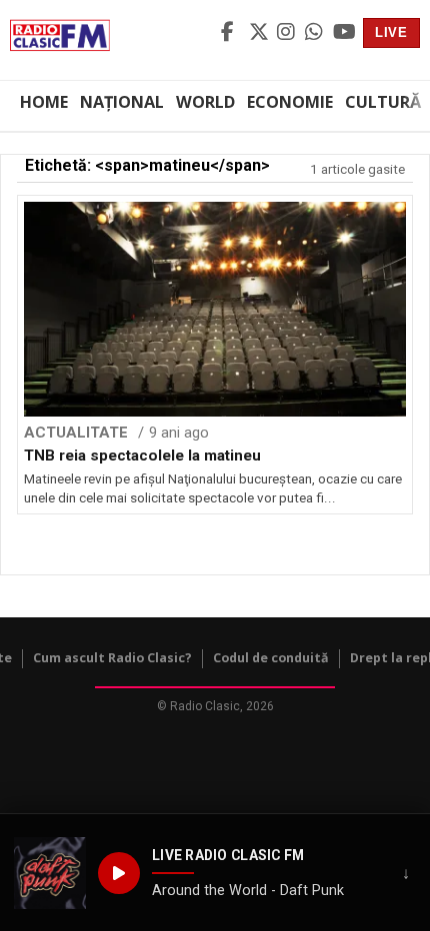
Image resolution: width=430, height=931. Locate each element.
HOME (44, 102)
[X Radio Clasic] (260, 33)
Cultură (383, 102)
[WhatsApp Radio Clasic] (316, 33)
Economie (290, 102)
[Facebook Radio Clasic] (232, 33)
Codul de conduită (271, 657)
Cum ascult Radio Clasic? (112, 657)
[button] (50, 873)
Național (122, 102)
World (205, 102)
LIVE (391, 32)
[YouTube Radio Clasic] (344, 33)
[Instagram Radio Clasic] (288, 33)
